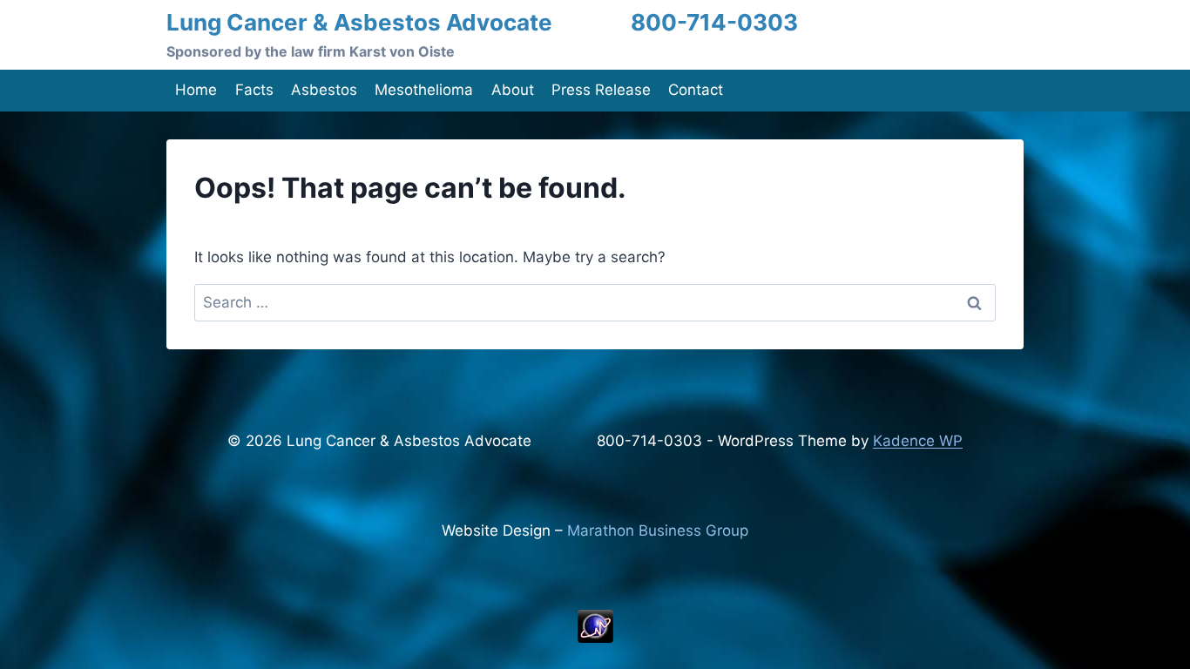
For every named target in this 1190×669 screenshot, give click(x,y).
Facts (254, 89)
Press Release (601, 89)
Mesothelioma (424, 89)
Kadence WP (918, 440)
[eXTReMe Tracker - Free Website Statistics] (595, 626)
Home (196, 89)
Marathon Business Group (657, 530)
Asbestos (324, 89)
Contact (695, 89)
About (512, 89)
